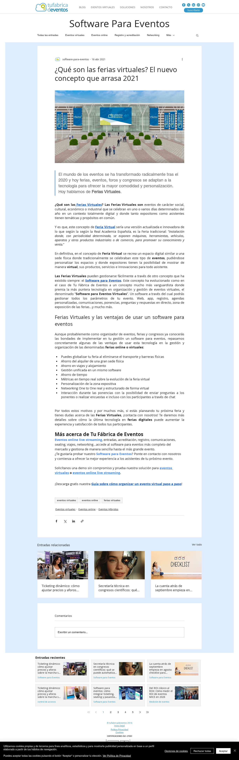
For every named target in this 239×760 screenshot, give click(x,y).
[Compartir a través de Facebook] (56, 521)
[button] (197, 35)
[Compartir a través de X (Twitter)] (65, 521)
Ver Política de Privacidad (117, 755)
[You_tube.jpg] (203, 5)
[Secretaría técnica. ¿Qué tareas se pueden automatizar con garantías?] (119, 565)
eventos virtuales (66, 500)
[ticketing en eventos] (62, 565)
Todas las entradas (47, 35)
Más (168, 35)
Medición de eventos (159, 701)
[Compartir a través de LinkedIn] (73, 521)
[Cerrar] (235, 750)
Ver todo (197, 544)
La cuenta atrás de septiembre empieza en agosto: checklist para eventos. (172, 588)
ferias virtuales (112, 500)
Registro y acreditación (127, 35)
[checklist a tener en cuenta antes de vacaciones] (176, 565)
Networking (153, 35)
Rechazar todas (202, 751)
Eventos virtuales (74, 35)
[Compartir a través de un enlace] (82, 521)
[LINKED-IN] (193, 5)
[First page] (89, 712)
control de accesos (47, 701)
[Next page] (140, 712)
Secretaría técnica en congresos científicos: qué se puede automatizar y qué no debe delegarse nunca (119, 588)
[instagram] (198, 5)
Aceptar (223, 751)
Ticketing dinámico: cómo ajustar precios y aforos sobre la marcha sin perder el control (62, 588)
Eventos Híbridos (108, 509)
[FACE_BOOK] (183, 5)
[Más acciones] (182, 59)
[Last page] (147, 712)
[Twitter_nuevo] (188, 5)
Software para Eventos (49, 677)
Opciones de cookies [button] (176, 751)
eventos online (90, 500)
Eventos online (99, 35)
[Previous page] (96, 712)
